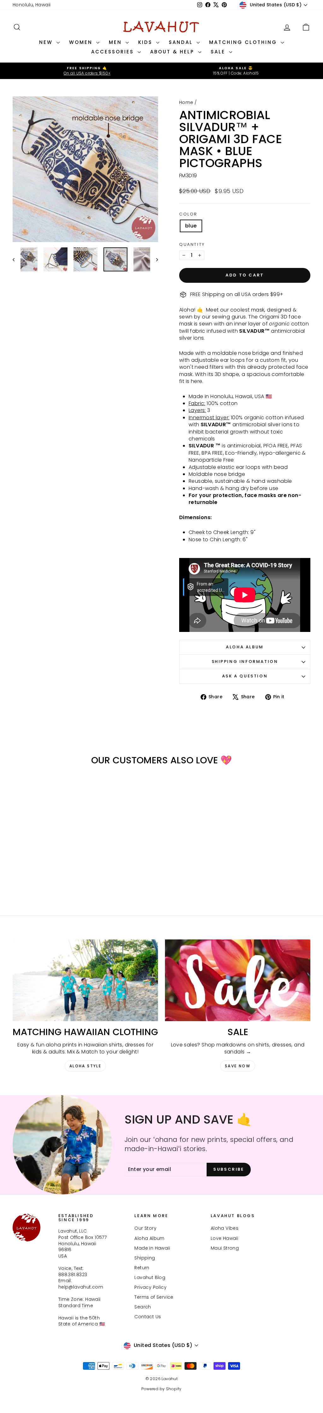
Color (188, 214)
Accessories (113, 51)
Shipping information (245, 661)
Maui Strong (225, 1248)
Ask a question (244, 676)
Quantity (192, 244)
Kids (146, 42)
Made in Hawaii (152, 1248)
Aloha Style (85, 1066)
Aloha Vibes (224, 1228)
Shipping (144, 1258)
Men (116, 42)
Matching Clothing (244, 42)
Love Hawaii (224, 1238)
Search (142, 1307)
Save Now (237, 1066)
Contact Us (147, 1316)
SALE (219, 51)
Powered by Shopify (161, 1389)
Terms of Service (153, 1297)
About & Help (173, 51)
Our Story (145, 1228)
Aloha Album (245, 647)
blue (191, 225)
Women (82, 42)
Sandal (182, 42)
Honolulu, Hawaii (31, 5)
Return (141, 1267)
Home (186, 102)
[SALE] (237, 980)
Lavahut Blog (149, 1277)
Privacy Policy (150, 1287)
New (47, 42)
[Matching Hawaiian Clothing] (85, 980)
